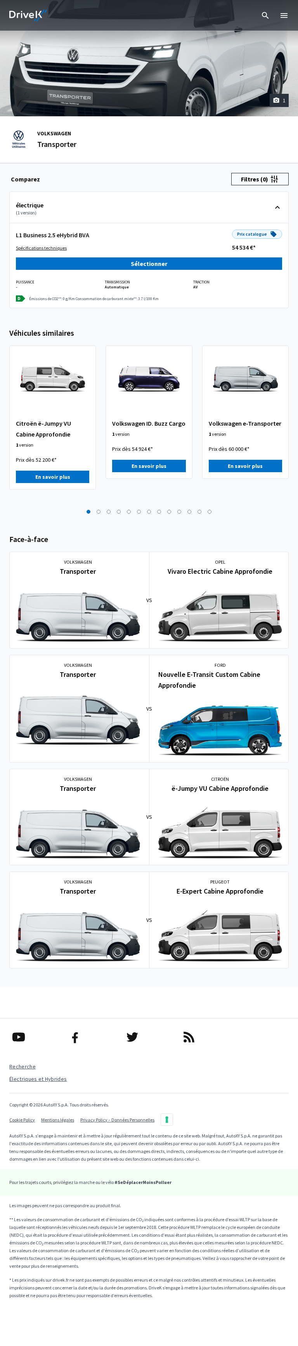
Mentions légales (57, 1120)
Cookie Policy (22, 1120)
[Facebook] (92, 1037)
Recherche (22, 1066)
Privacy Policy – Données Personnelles (117, 1120)
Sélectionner (149, 263)
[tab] (25, 179)
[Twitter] (149, 1037)
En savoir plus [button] (52, 476)
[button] (88, 512)
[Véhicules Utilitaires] (28, 15)
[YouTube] (35, 1037)
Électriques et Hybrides (38, 1078)
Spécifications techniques (41, 248)
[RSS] (206, 1037)
